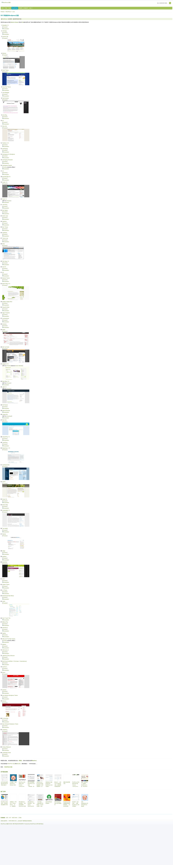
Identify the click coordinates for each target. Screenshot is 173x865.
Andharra (4, 556)
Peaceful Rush (5, 307)
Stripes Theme (5, 584)
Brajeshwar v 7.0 (6, 448)
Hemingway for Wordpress (8, 154)
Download (9, 416)
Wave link (4, 126)
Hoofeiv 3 (4, 666)
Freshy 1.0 (4, 182)
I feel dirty (4, 204)
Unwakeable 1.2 (6, 510)
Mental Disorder (6, 410)
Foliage (4, 301)
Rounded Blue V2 (6, 176)
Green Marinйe (19, 365)
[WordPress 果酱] (6, 2)
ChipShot (4, 221)
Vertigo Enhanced (6, 747)
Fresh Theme (5, 70)
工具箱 (19, 817)
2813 (3, 579)
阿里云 (20, 760)
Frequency (4, 729)
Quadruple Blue (5, 465)
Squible (4, 633)
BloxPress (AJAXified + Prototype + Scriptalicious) (14, 661)
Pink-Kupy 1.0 (5, 261)
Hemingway (5, 148)
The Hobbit (5, 528)
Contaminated (5, 318)
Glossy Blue (5, 504)
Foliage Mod (9, 301)
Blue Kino (4, 420)
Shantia (4, 534)
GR (3, 272)
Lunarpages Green (6, 752)
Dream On (4, 499)
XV (3, 120)
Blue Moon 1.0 (5, 381)
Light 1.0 (4, 387)
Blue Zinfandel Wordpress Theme (10, 724)
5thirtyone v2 (5, 650)
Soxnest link (5, 36)
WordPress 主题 (8, 767)
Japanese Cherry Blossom (8, 655)
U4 (3, 171)
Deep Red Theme (6, 87)
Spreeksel (4, 562)
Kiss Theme (5, 227)
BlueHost (34, 760)
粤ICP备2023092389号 (18, 823)
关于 (10, 817)
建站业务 (18, 763)
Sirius (3, 243)
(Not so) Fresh (5, 347)
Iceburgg (4, 31)
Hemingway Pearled (7, 165)
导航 (6, 8)
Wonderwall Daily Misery (8, 595)
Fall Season (5, 405)
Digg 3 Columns (6, 312)
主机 (30, 8)
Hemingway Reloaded (7, 159)
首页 (2, 8)
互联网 (20, 8)
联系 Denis (14, 817)
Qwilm (3, 601)
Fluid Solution (5, 98)
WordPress (14, 8)
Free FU (4, 267)
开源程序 (25, 8)
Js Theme (4, 590)
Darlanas (4, 689)
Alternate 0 (5, 627)
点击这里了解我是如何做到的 (25, 820)
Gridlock (4, 53)
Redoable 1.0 (5, 25)
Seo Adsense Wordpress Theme (10, 695)
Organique (4, 232)
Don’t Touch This (6, 618)
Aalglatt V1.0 (5, 364)
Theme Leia (5, 238)
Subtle (3, 481)
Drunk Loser (5, 216)
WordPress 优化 (11, 763)
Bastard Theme (6, 278)
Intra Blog (4, 115)
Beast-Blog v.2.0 (6, 283)
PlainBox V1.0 (5, 143)
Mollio (3, 329)
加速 (10, 8)
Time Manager (5, 92)
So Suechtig (5, 718)
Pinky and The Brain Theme (8, 638)
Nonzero (4, 701)
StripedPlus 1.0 (6, 437)
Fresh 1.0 (4, 199)
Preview (5, 27)
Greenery (4, 324)
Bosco (3, 672)
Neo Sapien (5, 210)
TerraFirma (4, 442)
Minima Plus (5, 622)
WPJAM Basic (40, 823)
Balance (4, 644)
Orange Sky (5, 414)
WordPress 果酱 (4, 823)
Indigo (3, 551)
